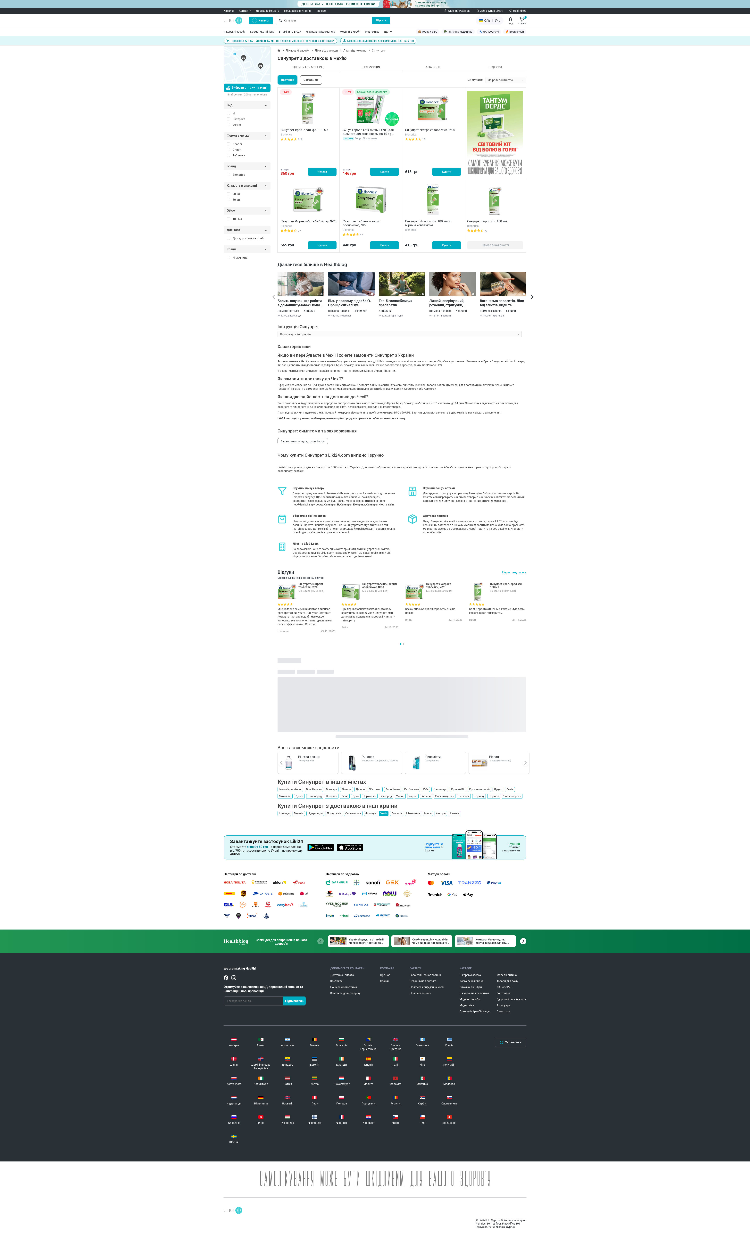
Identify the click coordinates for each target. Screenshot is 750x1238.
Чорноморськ (512, 796)
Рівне (344, 796)
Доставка (287, 80)
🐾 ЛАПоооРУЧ (489, 31)
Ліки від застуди (326, 50)
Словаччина (353, 813)
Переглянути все (514, 572)
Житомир (375, 789)
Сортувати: (475, 80)
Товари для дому (507, 981)
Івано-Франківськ (290, 789)
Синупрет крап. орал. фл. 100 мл (304, 130)
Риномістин (433, 757)
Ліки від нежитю (354, 50)
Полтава (331, 796)
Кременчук (440, 789)
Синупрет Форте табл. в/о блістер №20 (309, 221)
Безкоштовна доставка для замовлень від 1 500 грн (380, 40)
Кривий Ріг (458, 789)
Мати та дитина (507, 975)
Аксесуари (503, 1005)
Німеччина (413, 813)
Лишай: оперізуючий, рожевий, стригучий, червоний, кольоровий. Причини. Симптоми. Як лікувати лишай (449, 303)
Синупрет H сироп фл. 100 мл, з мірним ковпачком (428, 223)
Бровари (331, 789)
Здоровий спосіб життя (511, 999)
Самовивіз (311, 80)
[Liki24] (233, 1210)
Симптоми (503, 1011)
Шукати (381, 20)
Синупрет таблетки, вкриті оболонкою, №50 (362, 223)
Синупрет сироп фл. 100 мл (487, 221)
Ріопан (494, 757)
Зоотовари (504, 993)
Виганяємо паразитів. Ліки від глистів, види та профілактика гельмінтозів (502, 303)
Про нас (320, 10)
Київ (426, 789)
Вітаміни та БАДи (290, 31)
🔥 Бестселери (514, 31)
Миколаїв (285, 796)
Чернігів (494, 796)
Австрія (441, 813)
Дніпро (360, 789)
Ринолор (368, 757)
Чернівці (479, 796)
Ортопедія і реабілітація (475, 1011)
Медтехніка (372, 31)
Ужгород (386, 796)
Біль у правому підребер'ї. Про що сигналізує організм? (349, 303)
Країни (384, 981)
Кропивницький (479, 789)
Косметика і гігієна (262, 31)
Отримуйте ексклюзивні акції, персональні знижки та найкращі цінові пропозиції (263, 989)
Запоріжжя (393, 789)
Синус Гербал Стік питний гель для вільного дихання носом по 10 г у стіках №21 (368, 134)
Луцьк (498, 789)
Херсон (426, 796)
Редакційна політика (423, 981)
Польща (396, 813)
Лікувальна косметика (320, 31)
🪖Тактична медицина (458, 31)
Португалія (334, 813)
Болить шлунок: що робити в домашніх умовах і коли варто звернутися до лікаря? (300, 303)
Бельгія (299, 813)
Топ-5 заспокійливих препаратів (395, 303)
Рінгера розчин (309, 757)
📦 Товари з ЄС (427, 31)
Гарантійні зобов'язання (425, 975)
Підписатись (294, 1001)
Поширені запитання (297, 10)
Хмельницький (444, 796)
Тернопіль (369, 796)
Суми (356, 796)
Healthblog (519, 10)
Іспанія (454, 813)
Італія (428, 813)
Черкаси (463, 796)
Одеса (299, 796)
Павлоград (315, 796)
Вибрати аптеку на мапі (249, 87)
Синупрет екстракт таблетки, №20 (430, 130)
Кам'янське (411, 789)
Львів (509, 789)
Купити (322, 171)
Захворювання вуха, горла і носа (303, 441)
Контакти (245, 10)
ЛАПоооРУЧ (504, 987)
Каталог (229, 10)
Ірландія (284, 813)
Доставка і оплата (267, 10)
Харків (413, 796)
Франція (370, 813)
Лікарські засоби (235, 31)
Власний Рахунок (458, 10)
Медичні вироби (350, 31)
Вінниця (346, 789)
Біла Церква (314, 789)
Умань (400, 796)
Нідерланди (315, 813)
